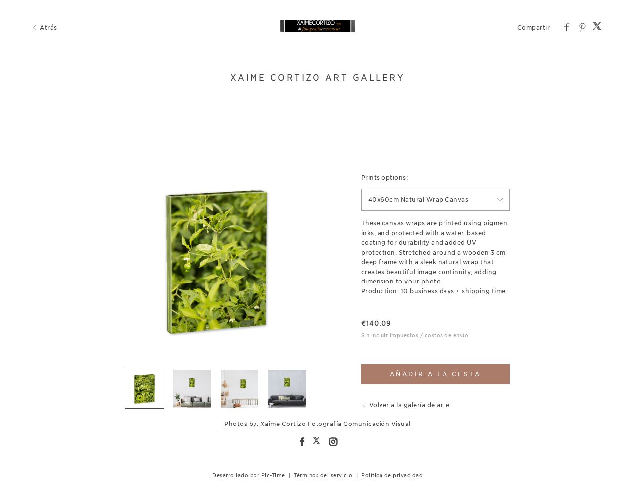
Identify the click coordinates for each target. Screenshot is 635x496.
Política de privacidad (392, 475)
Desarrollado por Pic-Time (248, 475)
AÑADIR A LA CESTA (435, 374)
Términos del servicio (323, 475)
